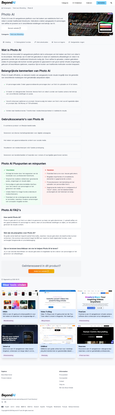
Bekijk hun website (40, 271)
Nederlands (57, 406)
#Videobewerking (84, 320)
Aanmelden (101, 3)
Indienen (89, 3)
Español (42, 406)
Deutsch (36, 406)
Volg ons (62, 384)
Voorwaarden (63, 378)
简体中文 (30, 406)
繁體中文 (23, 406)
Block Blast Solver (6, 375)
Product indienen (6, 378)
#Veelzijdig (44, 355)
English (7, 406)
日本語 (18, 406)
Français (64, 406)
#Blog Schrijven (46, 320)
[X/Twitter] (2, 402)
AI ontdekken (77, 3)
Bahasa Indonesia (74, 406)
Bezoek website (13, 28)
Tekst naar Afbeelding (19, 8)
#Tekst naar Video (84, 355)
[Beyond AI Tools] (8, 395)
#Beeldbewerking (8, 320)
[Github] (5, 402)
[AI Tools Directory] (8, 3)
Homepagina (7, 8)
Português (49, 406)
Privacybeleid (63, 375)
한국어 (12, 406)
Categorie (65, 3)
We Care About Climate (66, 387)
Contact (61, 381)
